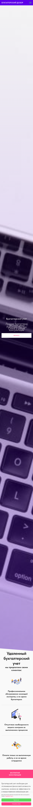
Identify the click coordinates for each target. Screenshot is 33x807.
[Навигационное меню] (30, 2)
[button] (16, 774)
